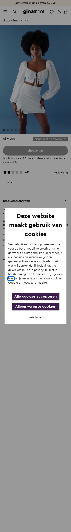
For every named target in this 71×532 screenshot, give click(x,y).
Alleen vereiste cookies (35, 306)
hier (11, 278)
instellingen (35, 317)
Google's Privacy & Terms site (27, 282)
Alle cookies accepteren (35, 296)
